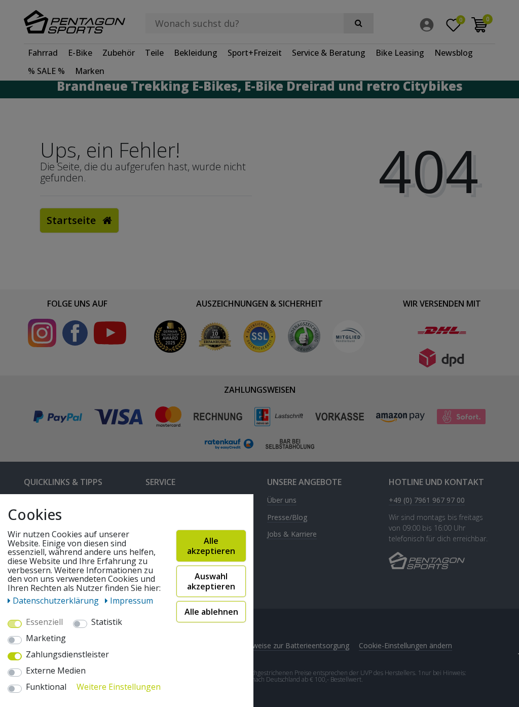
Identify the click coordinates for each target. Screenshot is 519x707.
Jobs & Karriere (292, 534)
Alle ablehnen (211, 611)
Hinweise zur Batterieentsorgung (295, 645)
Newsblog (453, 52)
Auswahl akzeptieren (211, 581)
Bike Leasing (400, 52)
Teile (154, 52)
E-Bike (80, 52)
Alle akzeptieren (211, 545)
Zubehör (118, 52)
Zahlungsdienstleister (67, 654)
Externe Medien (56, 671)
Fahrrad (43, 52)
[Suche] (359, 23)
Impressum (131, 600)
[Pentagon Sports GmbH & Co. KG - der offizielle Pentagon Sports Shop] (77, 21)
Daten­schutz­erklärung (57, 600)
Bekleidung (195, 52)
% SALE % (46, 71)
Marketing (46, 638)
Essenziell (44, 622)
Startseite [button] (72, 220)
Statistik (106, 622)
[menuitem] (429, 24)
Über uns (281, 500)
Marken (89, 71)
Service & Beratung (328, 52)
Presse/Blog (287, 517)
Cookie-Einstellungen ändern (405, 645)
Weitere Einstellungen (119, 687)
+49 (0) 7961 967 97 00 (427, 500)
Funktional (46, 687)
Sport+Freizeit (255, 52)
